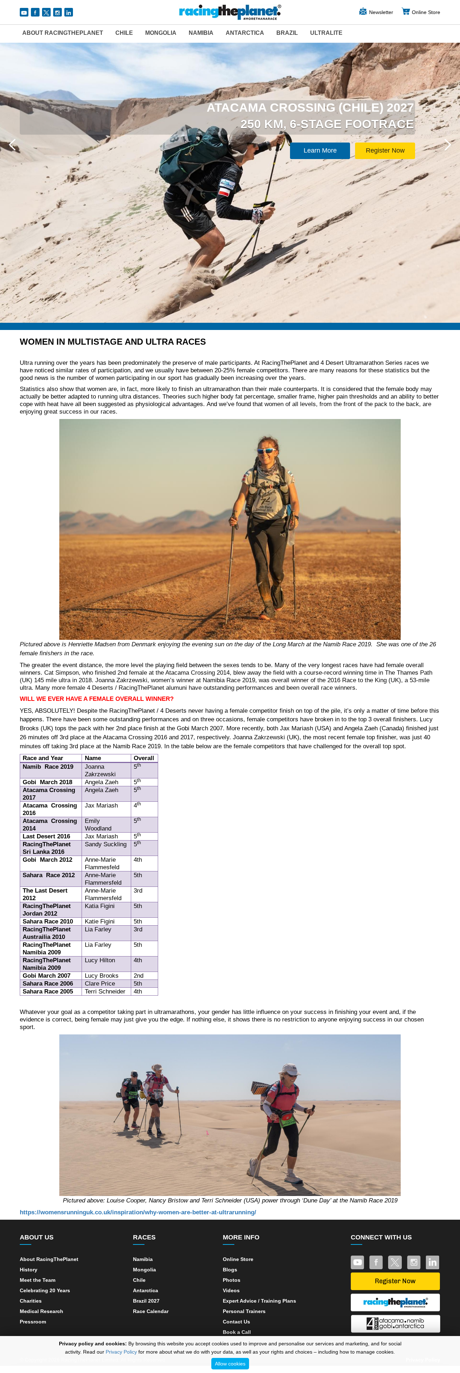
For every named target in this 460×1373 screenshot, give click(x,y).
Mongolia (160, 33)
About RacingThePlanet (62, 33)
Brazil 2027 (146, 1301)
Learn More (320, 150)
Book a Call (237, 1332)
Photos (231, 1280)
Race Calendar (151, 1311)
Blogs (230, 1269)
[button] (12, 144)
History (28, 1269)
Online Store (426, 12)
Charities (31, 1301)
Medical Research (41, 1311)
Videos (231, 1290)
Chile (124, 33)
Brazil (287, 33)
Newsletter (381, 12)
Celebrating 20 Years (45, 1290)
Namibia (201, 33)
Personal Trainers (244, 1311)
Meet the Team (37, 1280)
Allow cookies (230, 1364)
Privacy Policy (121, 1352)
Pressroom (33, 1322)
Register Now (385, 150)
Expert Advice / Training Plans (259, 1301)
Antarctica (245, 33)
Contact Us (236, 1322)
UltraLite (326, 33)
